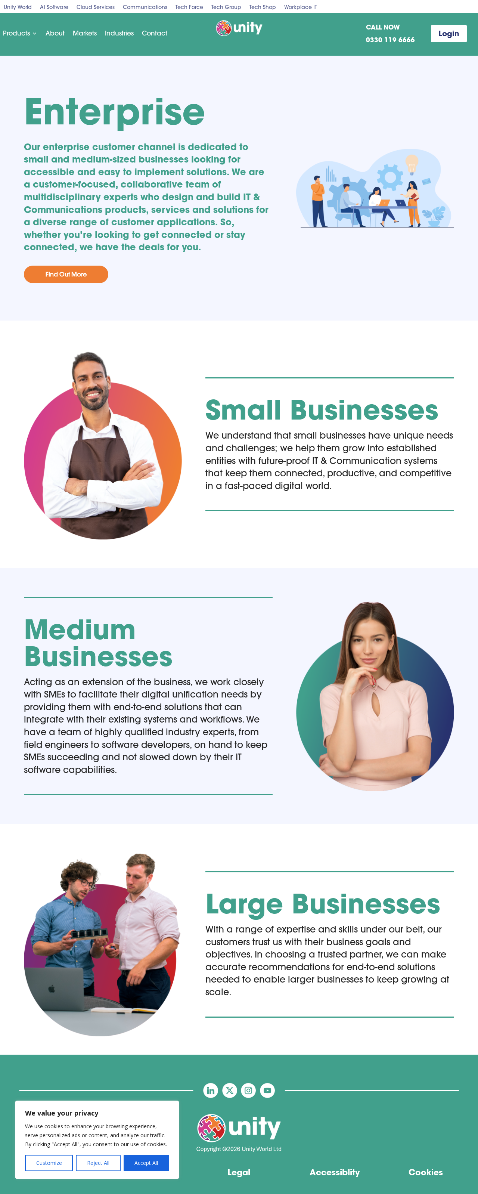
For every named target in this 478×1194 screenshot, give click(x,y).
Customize (49, 1162)
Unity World (18, 7)
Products (16, 33)
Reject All (98, 1162)
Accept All (146, 1162)
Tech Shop (262, 7)
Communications (145, 7)
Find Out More (66, 274)
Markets (85, 33)
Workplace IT (300, 7)
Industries (119, 33)
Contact (154, 33)
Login (448, 33)
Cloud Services (96, 7)
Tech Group (226, 7)
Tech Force (189, 7)
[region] (97, 1140)
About (55, 33)
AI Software (54, 7)
